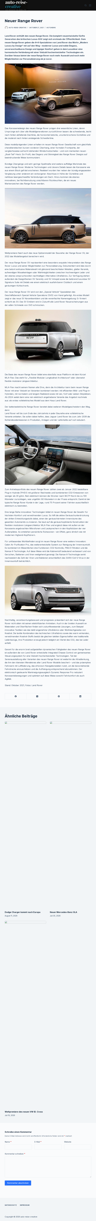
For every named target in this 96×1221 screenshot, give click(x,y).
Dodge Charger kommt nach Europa (22, 912)
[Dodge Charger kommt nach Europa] (25, 814)
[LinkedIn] (80, 696)
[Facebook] (15, 696)
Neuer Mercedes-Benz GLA (63, 912)
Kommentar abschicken (18, 1183)
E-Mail (38, 1142)
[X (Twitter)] (37, 696)
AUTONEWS (51, 28)
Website (67, 1142)
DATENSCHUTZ (11, 1205)
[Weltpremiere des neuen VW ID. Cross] (25, 1014)
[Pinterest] (59, 696)
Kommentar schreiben (15, 1154)
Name (8, 1142)
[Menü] (90, 5)
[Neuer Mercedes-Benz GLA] (70, 814)
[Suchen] (85, 5)
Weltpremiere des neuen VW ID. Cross (24, 1111)
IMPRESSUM (25, 1205)
